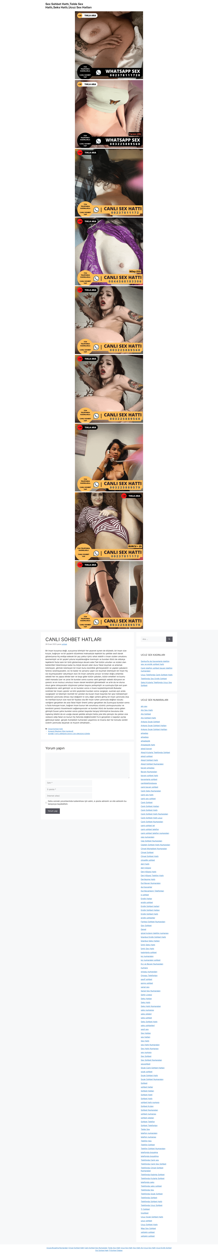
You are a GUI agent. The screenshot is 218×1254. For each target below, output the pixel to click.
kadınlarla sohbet (149, 952)
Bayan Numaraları (149, 772)
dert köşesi (146, 868)
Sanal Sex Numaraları (150, 991)
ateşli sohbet (147, 756)
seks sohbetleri (148, 1025)
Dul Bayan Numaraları (151, 883)
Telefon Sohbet (148, 1145)
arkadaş (144, 733)
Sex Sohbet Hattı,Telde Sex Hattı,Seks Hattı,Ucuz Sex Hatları (68, 5)
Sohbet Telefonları (149, 1125)
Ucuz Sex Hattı (127, 1248)
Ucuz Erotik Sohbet (164, 1248)
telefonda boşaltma (150, 1156)
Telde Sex (145, 1129)
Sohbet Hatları (147, 1091)
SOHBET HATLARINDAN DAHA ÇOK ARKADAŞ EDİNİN (69, 734)
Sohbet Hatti (146, 1095)
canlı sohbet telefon (150, 829)
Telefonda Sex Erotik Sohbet (154, 679)
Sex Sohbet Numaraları (151, 1060)
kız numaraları (147, 956)
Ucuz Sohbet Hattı (149, 1224)
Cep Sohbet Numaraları (151, 841)
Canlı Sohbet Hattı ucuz (151, 818)
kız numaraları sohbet (150, 960)
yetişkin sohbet (148, 1236)
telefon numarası (148, 1137)
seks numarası (147, 1010)
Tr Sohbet (145, 1209)
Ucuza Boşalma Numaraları (57, 1248)
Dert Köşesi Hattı (148, 872)
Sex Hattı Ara (138, 1248)
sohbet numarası (148, 1114)
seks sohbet (146, 1018)
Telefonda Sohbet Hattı (151, 1201)
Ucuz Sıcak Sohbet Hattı (152, 1217)
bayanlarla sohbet (149, 779)
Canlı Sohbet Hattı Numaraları (154, 814)
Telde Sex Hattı (114, 1248)
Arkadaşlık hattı (148, 745)
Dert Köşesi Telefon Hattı (152, 875)
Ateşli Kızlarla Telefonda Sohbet (155, 752)
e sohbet (145, 895)
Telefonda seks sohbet (151, 1186)
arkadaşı (145, 737)
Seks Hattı (145, 1002)
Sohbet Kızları (147, 1106)
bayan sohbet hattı (149, 775)
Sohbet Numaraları (149, 1110)
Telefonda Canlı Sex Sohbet (153, 1164)
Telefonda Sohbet (149, 1198)
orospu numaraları (149, 972)
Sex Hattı (145, 1041)
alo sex (144, 706)
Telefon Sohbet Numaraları (153, 1148)
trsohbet (145, 1213)
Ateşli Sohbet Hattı (149, 760)
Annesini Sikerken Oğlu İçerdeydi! (60, 731)
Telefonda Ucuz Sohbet (151, 1205)
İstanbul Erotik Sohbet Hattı (153, 937)
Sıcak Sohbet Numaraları (152, 1079)
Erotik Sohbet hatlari (150, 906)
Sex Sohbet (146, 1056)
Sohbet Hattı (146, 1098)
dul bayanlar (146, 887)
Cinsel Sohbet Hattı (55, 729)
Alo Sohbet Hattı (148, 718)
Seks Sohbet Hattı (149, 1022)
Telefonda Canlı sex (150, 1160)
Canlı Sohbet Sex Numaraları (96, 1248)
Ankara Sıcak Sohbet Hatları (153, 725)
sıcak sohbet (146, 1072)
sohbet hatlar (147, 1087)
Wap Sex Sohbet (148, 1228)
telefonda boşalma (149, 1152)
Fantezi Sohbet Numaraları (153, 922)
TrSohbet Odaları (116, 1250)
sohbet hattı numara (150, 1102)
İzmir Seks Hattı (148, 945)
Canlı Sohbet (146, 802)
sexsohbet (145, 1064)
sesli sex (145, 1029)
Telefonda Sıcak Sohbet (152, 1194)
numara (144, 968)
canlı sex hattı (147, 795)
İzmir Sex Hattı (147, 948)
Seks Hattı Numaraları (151, 1006)
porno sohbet (147, 983)
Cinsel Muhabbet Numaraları (154, 848)
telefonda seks (147, 1182)
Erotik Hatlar (146, 898)
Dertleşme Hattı (148, 879)
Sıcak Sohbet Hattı (149, 1075)
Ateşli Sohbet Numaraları (152, 764)
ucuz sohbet (146, 1221)
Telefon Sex (146, 1141)
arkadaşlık (145, 741)
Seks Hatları (146, 998)
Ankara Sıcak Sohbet (150, 722)
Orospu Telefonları (149, 975)
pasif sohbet (146, 979)
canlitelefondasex (149, 783)
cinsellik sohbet (148, 860)
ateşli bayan (146, 749)
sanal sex (145, 987)
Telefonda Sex (147, 1190)
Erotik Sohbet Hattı (149, 914)
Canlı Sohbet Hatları (150, 806)
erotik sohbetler (148, 918)
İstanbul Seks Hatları (150, 941)
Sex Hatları (146, 1033)
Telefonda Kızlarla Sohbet (152, 1178)
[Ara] (169, 639)
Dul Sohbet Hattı (102, 1250)
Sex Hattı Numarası (150, 1048)
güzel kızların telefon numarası (154, 933)
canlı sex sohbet (148, 799)
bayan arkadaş (147, 768)
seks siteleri (146, 1014)
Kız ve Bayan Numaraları (152, 964)
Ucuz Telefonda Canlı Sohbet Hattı (156, 675)
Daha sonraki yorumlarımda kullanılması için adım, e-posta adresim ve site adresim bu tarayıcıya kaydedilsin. (87, 802)
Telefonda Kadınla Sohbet (153, 1174)
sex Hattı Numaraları (150, 1045)
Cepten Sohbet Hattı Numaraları (155, 845)
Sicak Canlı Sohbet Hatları (153, 1068)
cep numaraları (147, 837)
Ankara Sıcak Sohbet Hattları (154, 729)
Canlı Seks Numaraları (151, 791)
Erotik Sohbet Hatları (150, 910)
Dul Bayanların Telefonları (152, 891)
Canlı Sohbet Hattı (149, 810)
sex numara (146, 1052)
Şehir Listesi (146, 995)
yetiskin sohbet (148, 1232)
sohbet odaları (147, 1118)
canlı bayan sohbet (149, 787)
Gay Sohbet (146, 925)
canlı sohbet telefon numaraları (155, 833)
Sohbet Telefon (148, 1122)
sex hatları (145, 1037)
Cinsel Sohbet (147, 852)
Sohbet (144, 1083)
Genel (143, 929)
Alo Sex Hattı (147, 710)
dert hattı (145, 864)
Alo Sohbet (146, 714)
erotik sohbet (147, 902)
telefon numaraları (149, 1133)
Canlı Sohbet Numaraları (152, 822)
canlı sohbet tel (148, 825)
